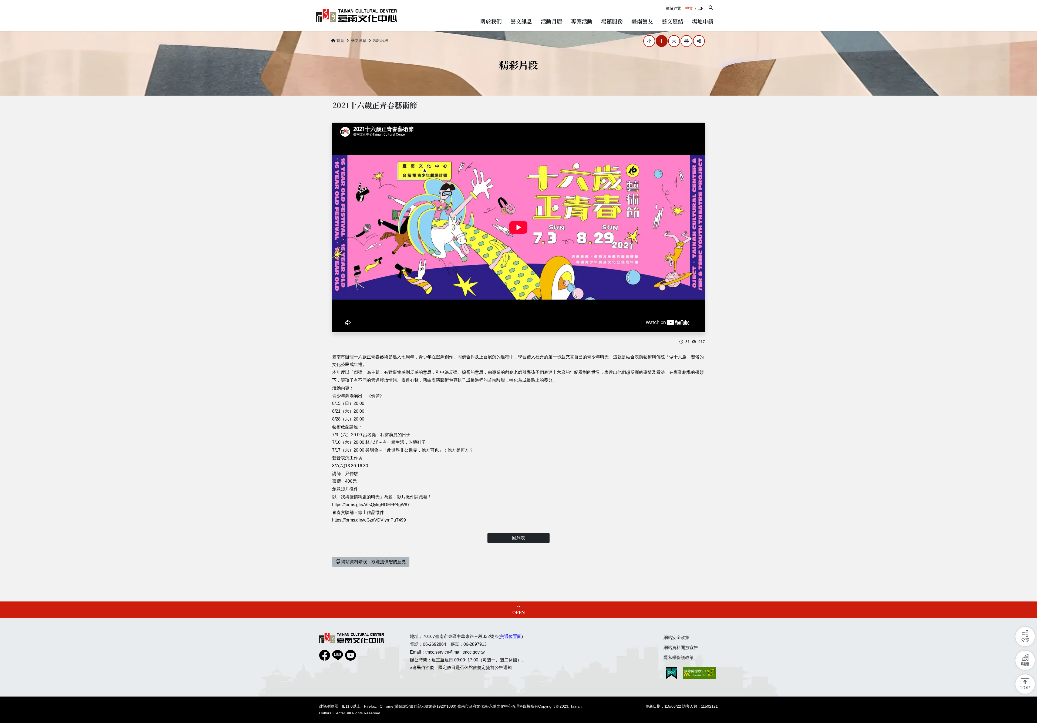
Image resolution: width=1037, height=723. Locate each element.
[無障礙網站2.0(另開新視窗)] (699, 673)
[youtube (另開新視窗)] (350, 655)
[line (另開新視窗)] (337, 655)
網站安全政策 (676, 637)
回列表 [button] (518, 538)
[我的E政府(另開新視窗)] (671, 673)
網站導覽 (673, 8)
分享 (699, 41)
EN (701, 8)
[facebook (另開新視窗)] (324, 655)
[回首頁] (356, 15)
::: (665, 2)
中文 (689, 8)
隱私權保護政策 (679, 657)
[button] (711, 7)
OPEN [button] (518, 612)
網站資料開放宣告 (681, 647)
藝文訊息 (358, 40)
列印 (686, 41)
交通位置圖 (510, 636)
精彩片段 (380, 40)
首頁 (340, 40)
